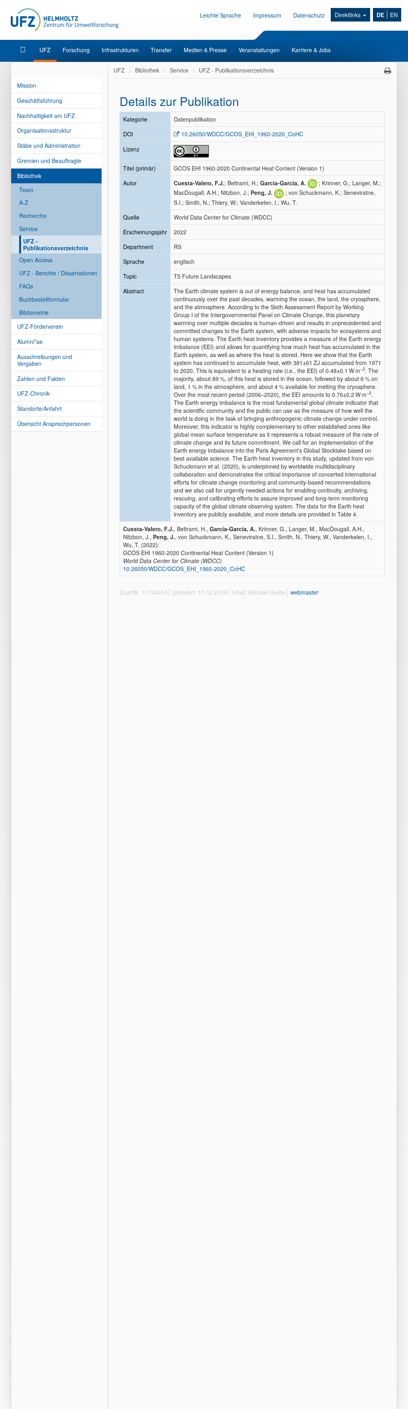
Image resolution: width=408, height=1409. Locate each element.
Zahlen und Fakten (41, 379)
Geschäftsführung (39, 100)
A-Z (23, 202)
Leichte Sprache (220, 15)
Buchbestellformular (44, 299)
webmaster (304, 592)
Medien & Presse (205, 50)
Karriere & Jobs (311, 50)
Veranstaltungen (259, 50)
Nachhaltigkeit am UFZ (46, 116)
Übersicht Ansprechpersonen (53, 424)
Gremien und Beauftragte (49, 161)
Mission (26, 85)
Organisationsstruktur (44, 130)
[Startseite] (23, 50)
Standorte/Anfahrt (39, 408)
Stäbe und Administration (48, 145)
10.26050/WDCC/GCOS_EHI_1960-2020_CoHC (242, 134)
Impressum (267, 15)
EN (394, 15)
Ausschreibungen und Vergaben (44, 360)
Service (28, 229)
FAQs (26, 286)
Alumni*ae (30, 341)
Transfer (161, 50)
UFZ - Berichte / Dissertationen (58, 273)
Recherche (33, 216)
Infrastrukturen (120, 50)
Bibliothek (29, 176)
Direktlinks (348, 15)
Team (26, 190)
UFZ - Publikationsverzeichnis (55, 244)
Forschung (76, 50)
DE (380, 15)
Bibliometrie (34, 312)
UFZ (45, 50)
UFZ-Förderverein (40, 326)
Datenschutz (309, 15)
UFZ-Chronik (33, 393)
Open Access (36, 260)
